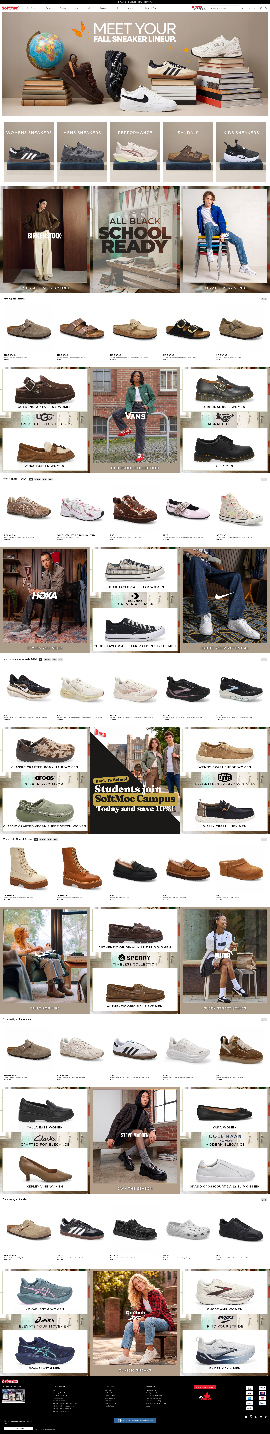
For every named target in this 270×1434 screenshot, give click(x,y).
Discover (103, 8)
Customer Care (150, 8)
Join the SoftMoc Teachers (62, 1408)
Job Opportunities (152, 1393)
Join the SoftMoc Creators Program (65, 1403)
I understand (19, 1428)
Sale (117, 8)
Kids (88, 8)
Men (76, 8)
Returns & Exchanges (60, 1395)
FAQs (54, 1390)
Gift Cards (108, 1401)
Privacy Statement (152, 1390)
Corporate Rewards (111, 1395)
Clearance (131, 8)
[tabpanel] (135, 64)
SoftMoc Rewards (111, 1393)
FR (266, 8)
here (5, 1423)
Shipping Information (60, 1393)
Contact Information (59, 1401)
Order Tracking (110, 1398)
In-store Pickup (58, 1398)
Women (63, 8)
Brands (48, 8)
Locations (108, 1390)
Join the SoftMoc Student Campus (64, 1406)
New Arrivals (31, 8)
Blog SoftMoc (109, 1406)
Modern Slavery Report (154, 1395)
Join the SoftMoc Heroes (61, 1411)
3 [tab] (136, 113)
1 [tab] (133, 113)
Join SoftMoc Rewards (204, 1387)
